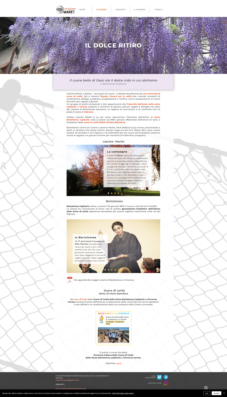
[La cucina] (118, 193)
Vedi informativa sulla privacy (123, 393)
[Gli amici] (111, 270)
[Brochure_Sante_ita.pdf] (70, 280)
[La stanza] (111, 193)
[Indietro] (70, 170)
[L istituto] (118, 270)
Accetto (216, 393)
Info (206, 393)
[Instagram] (165, 383)
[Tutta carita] (108, 270)
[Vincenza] (115, 270)
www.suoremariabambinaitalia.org (71, 389)
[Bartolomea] (105, 270)
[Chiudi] (224, 393)
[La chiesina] (115, 193)
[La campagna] (108, 193)
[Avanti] (156, 170)
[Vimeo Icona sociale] (159, 377)
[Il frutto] (121, 270)
